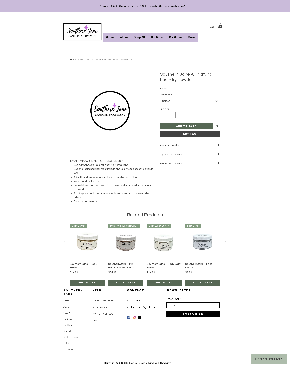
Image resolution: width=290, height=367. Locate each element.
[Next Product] (225, 242)
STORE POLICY (100, 307)
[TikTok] (139, 317)
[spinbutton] (168, 115)
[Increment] (173, 115)
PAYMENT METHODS (102, 314)
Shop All (67, 313)
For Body (67, 319)
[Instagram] (134, 317)
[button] (220, 25)
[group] (145, 255)
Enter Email (172, 299)
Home (74, 59)
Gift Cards (68, 343)
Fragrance (166, 95)
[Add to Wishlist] (217, 126)
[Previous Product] (65, 242)
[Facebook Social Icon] (128, 317)
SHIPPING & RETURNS (103, 301)
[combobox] (190, 101)
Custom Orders (70, 337)
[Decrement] (163, 115)
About (66, 307)
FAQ (94, 320)
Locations (68, 349)
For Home (68, 325)
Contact (67, 331)
